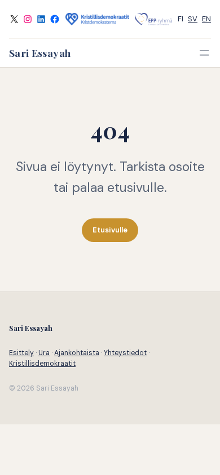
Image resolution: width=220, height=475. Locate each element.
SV (192, 19)
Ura (44, 352)
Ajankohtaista (76, 352)
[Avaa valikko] (204, 53)
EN (206, 19)
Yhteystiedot (125, 352)
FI (180, 19)
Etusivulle (110, 230)
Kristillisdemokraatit (42, 363)
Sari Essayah (40, 52)
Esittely (21, 352)
